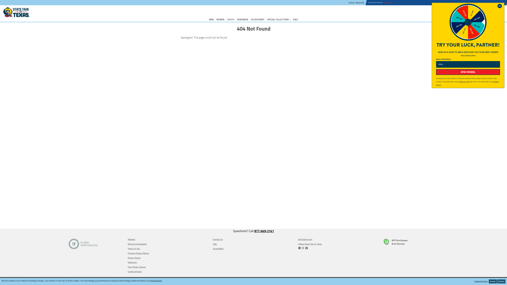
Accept (493, 281)
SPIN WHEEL (468, 72)
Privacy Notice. (156, 281)
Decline (501, 281)
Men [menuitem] (211, 19)
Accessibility (218, 248)
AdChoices (132, 262)
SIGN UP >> (389, 2)
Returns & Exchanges (137, 244)
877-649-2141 (264, 231)
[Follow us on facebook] (299, 248)
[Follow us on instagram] (303, 248)
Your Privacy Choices (137, 267)
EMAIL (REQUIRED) (443, 59)
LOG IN (351, 2)
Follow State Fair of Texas (310, 244)
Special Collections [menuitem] (278, 19)
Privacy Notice (134, 257)
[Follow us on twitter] (306, 248)
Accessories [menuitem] (257, 19)
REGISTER (360, 2)
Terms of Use (134, 248)
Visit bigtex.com (305, 239)
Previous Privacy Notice (138, 253)
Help (215, 244)
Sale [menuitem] (295, 19)
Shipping (131, 239)
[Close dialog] (499, 6)
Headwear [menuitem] (242, 19)
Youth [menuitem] (230, 19)
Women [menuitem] (220, 19)
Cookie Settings (135, 271)
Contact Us (218, 239)
